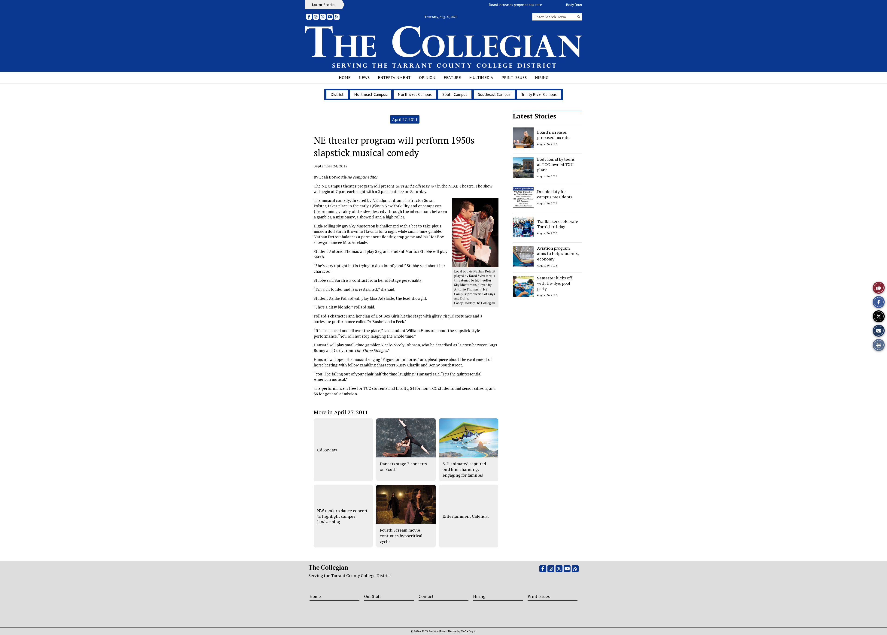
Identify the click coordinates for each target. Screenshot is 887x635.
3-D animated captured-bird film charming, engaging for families (465, 469)
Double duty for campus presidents (554, 194)
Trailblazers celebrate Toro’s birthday (557, 223)
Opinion (427, 77)
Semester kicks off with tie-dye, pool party (554, 283)
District (337, 94)
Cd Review (327, 450)
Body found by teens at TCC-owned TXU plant (556, 164)
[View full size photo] (475, 232)
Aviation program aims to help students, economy (558, 253)
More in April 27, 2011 (341, 412)
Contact (426, 596)
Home (344, 77)
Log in (472, 631)
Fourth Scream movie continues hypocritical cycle (401, 535)
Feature (452, 77)
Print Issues (514, 77)
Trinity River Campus (539, 94)
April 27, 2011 (405, 119)
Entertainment (394, 77)
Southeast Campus (494, 94)
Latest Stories (534, 116)
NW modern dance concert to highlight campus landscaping (342, 516)
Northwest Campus (415, 94)
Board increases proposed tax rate (498, 4)
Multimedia (481, 77)
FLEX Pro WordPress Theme (439, 631)
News (364, 77)
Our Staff (372, 596)
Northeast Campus (370, 94)
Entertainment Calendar (466, 516)
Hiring (541, 77)
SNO (463, 631)
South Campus (454, 94)
